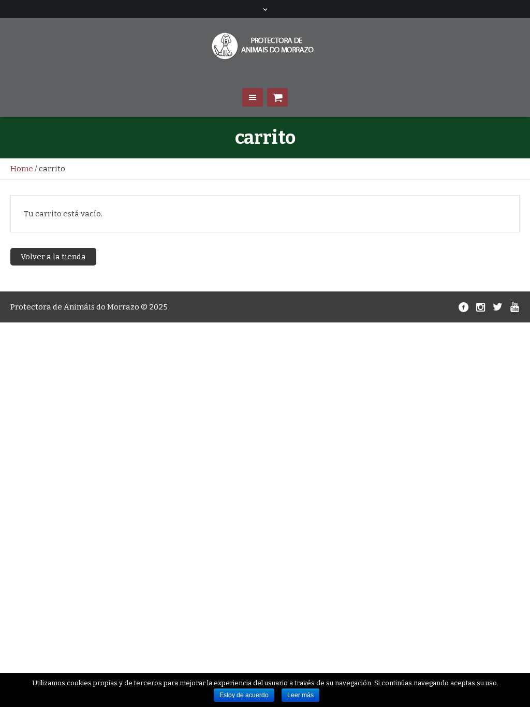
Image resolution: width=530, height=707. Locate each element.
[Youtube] (514, 307)
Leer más (300, 695)
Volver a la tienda (53, 256)
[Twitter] (497, 307)
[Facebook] (463, 307)
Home (21, 168)
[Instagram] (480, 307)
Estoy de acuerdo (244, 695)
